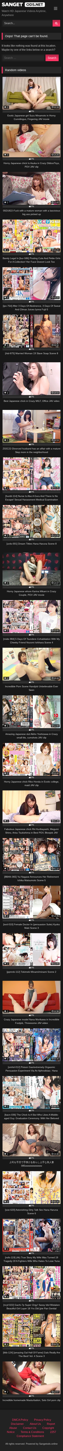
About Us (35, 1423)
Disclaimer (17, 1423)
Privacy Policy (42, 1419)
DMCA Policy (20, 1419)
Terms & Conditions (32, 1432)
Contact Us (29, 1428)
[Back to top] (52, 1441)
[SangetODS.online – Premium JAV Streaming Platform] (26, 5)
